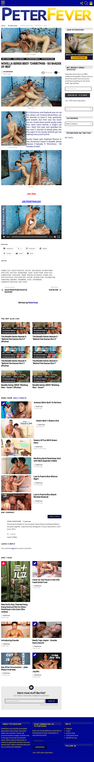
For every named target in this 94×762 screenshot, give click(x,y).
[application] (31, 222)
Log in (68, 731)
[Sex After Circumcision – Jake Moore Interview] (15, 659)
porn (30, 277)
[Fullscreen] (58, 237)
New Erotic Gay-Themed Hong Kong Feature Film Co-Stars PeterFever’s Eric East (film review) (14, 608)
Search (90, 109)
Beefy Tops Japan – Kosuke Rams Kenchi (44, 641)
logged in (14, 548)
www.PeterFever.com (12, 282)
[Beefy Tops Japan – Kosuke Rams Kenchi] (46, 630)
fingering (23, 273)
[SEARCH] (86, 3)
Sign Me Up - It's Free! (77, 95)
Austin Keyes (18, 270)
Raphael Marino (9, 280)
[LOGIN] (91, 3)
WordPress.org (71, 738)
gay (31, 273)
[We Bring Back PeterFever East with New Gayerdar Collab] (16, 465)
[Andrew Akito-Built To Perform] (16, 409)
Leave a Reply (54, 516)
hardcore (6, 275)
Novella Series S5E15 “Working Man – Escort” (45, 386)
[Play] (4, 237)
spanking (38, 280)
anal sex (6, 270)
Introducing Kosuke (10, 640)
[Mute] (55, 237)
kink (24, 275)
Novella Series (18, 328)
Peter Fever (7, 277)
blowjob (37, 270)
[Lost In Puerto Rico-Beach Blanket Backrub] (16, 501)
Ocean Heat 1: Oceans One (47, 420)
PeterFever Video (40, 333)
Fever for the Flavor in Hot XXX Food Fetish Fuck (46, 581)
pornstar (50, 277)
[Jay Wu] (46, 661)
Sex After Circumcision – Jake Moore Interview (14, 668)
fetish (14, 273)
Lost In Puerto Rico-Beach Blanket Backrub (45, 495)
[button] (31, 222)
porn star (39, 277)
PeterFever (20, 277)
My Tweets (69, 138)
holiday (17, 275)
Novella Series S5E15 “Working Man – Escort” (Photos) (14, 386)
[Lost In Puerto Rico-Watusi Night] (16, 483)
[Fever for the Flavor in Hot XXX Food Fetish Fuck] (46, 569)
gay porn (39, 273)
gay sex (48, 273)
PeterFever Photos (8, 333)
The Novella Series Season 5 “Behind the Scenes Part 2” (45, 337)
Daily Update (6, 328)
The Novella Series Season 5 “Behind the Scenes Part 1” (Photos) (13, 363)
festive (5, 273)
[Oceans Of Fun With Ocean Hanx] (16, 447)
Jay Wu (35, 671)
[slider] (29, 236)
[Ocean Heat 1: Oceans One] (17, 429)
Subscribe (39, 747)
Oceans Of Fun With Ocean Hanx (45, 441)
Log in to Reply (12, 537)
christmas (48, 270)
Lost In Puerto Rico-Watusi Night (45, 477)
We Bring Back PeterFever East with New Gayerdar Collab (47, 459)
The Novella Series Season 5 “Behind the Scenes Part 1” (45, 362)
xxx (25, 282)
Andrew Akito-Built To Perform (47, 402)
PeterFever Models (9, 331)
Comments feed (72, 735)
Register (69, 729)
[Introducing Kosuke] (15, 630)
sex (30, 280)
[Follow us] (81, 3)
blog (28, 270)
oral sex (48, 275)
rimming (22, 280)
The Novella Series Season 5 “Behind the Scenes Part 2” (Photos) (13, 339)
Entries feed (70, 733)
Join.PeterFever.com (31, 201)
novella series (35, 275)
